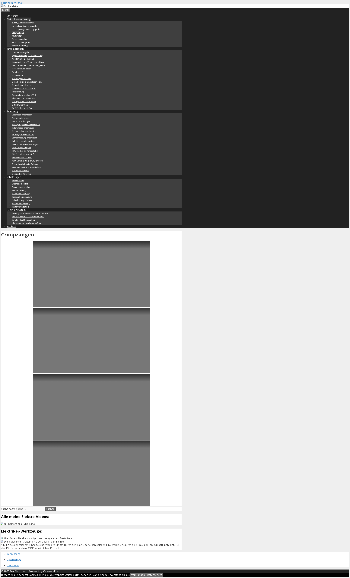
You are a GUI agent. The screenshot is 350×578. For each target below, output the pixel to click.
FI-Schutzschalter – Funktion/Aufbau (28, 216)
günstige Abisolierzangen (23, 22)
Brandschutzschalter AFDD (24, 95)
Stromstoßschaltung (21, 193)
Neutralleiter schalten (21, 85)
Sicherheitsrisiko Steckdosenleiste (27, 82)
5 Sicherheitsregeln (20, 52)
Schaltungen (14, 177)
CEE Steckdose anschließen (24, 154)
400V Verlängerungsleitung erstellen (27, 160)
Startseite (12, 16)
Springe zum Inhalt (12, 2)
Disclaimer (13, 565)
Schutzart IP (17, 72)
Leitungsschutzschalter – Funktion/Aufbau (30, 213)
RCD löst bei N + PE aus (22, 108)
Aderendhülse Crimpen (22, 157)
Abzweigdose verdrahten (23, 134)
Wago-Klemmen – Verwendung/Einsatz (29, 65)
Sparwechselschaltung (22, 187)
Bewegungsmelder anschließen (26, 124)
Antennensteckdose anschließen (26, 167)
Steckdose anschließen (22, 114)
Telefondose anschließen (23, 128)
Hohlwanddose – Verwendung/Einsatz (28, 62)
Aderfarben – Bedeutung (23, 59)
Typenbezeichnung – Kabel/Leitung (27, 55)
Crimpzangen (18, 32)
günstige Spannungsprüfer (29, 29)
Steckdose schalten (20, 170)
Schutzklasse (17, 75)
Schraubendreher (19, 39)
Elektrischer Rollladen (21, 174)
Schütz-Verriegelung (21, 203)
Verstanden (138, 574)
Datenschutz (14, 559)
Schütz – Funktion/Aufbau (23, 220)
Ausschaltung (18, 180)
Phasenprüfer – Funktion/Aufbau (26, 223)
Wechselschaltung (20, 183)
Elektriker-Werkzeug (19, 19)
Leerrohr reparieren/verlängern (25, 144)
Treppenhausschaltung (22, 197)
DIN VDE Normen (20, 105)
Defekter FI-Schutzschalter (24, 88)
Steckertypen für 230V (21, 78)
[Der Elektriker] (10, 6)
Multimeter (17, 36)
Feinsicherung (18, 91)
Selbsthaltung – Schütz (22, 200)
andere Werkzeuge (20, 45)
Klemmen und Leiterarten (23, 98)
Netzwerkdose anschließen (24, 131)
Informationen (15, 48)
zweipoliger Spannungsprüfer (25, 26)
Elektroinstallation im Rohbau (25, 164)
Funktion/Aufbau (17, 209)
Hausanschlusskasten (21, 68)
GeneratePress (52, 571)
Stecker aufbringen (20, 118)
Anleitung (12, 111)
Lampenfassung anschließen (24, 137)
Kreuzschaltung (19, 190)
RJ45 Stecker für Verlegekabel (25, 151)
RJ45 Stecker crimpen (21, 147)
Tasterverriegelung (20, 206)
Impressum (13, 554)
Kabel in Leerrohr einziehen (24, 141)
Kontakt (11, 226)
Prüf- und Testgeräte (21, 42)
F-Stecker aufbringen (21, 121)
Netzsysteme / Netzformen (24, 101)
